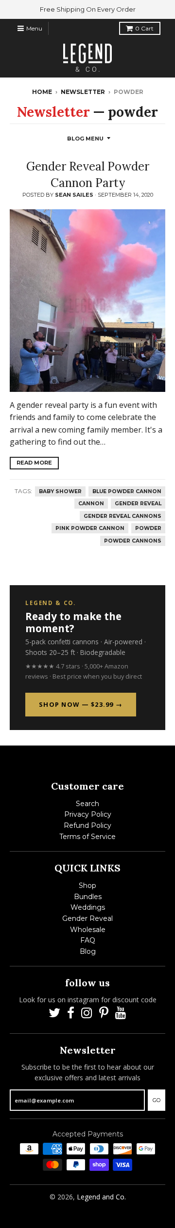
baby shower (60, 491)
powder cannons (132, 541)
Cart (144, 28)
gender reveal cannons (122, 516)
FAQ (87, 940)
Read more (34, 462)
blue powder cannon (126, 491)
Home (42, 91)
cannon (91, 503)
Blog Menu (85, 138)
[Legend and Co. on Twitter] (54, 1013)
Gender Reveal (87, 918)
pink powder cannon (89, 528)
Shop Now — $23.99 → (80, 704)
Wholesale (87, 929)
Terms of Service (87, 836)
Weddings (87, 907)
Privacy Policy (87, 814)
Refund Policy (87, 825)
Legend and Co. (101, 1196)
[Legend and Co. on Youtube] (120, 1013)
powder (148, 528)
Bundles (88, 896)
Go (156, 1100)
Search (87, 803)
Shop (87, 885)
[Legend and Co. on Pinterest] (103, 1013)
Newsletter (83, 91)
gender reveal (138, 503)
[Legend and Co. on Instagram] (86, 1013)
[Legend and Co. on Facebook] (70, 1013)
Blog (88, 951)
